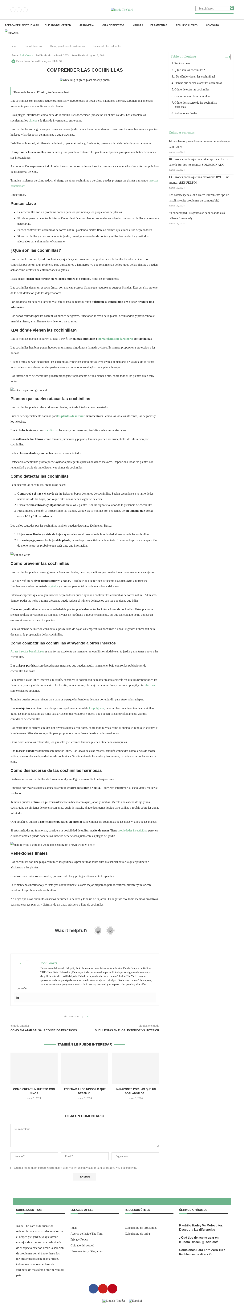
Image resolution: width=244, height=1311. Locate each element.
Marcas (138, 25)
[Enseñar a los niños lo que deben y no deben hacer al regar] (84, 1068)
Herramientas (158, 25)
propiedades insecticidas (132, 830)
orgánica (53, 586)
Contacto (212, 25)
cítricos (33, 120)
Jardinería (86, 25)
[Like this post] (90, 1016)
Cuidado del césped (58, 25)
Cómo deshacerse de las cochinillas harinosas (195, 104)
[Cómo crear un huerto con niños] (34, 1068)
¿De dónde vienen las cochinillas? (194, 76)
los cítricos (51, 430)
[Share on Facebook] (95, 1016)
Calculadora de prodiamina (141, 1227)
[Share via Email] (106, 1016)
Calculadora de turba (137, 1233)
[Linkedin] (17, 998)
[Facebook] (12, 9)
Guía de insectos (113, 25)
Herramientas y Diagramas (87, 1251)
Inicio (74, 1227)
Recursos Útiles (186, 25)
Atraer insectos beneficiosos (27, 651)
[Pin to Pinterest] (102, 1016)
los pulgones (96, 708)
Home (13, 46)
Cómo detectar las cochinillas (191, 89)
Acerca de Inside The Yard (22, 25)
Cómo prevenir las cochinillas (192, 96)
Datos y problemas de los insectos (67, 46)
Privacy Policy (79, 1239)
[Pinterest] (19, 9)
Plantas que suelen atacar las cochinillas (198, 83)
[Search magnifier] (232, 8)
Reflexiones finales (185, 113)
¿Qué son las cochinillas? (189, 70)
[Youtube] (25, 9)
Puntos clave (182, 63)
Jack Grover (26, 55)
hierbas (150, 685)
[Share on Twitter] (98, 1016)
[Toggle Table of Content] (225, 57)
